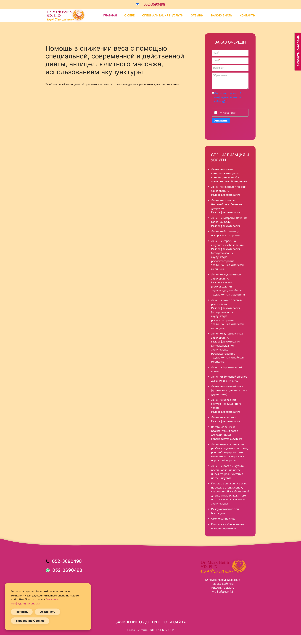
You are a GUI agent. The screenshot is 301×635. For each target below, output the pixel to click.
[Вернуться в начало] (65, 15)
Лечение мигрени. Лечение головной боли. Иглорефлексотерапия (229, 222)
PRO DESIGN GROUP (161, 630)
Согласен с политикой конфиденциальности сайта (228, 97)
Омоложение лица (223, 518)
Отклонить (47, 611)
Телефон (218, 67)
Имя (216, 52)
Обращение (220, 75)
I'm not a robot (227, 113)
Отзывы (197, 15)
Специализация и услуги (162, 15)
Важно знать (221, 15)
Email (216, 60)
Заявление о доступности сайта (150, 622)
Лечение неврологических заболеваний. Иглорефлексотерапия (228, 190)
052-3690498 (154, 4)
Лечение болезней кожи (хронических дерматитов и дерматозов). (229, 390)
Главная (110, 15)
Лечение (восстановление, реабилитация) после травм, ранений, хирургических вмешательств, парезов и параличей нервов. (229, 452)
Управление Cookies (30, 620)
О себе (129, 15)
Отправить (221, 120)
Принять (22, 611)
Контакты (248, 15)
